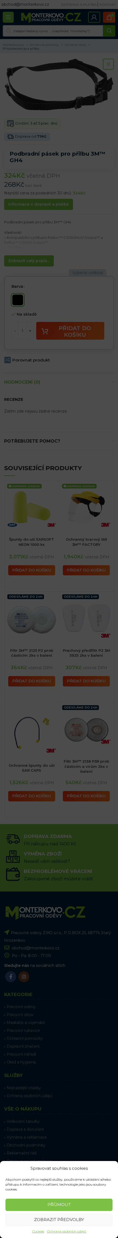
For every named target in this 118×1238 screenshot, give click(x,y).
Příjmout (59, 1204)
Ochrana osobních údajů (66, 1231)
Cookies (38, 1231)
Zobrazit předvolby (59, 1219)
